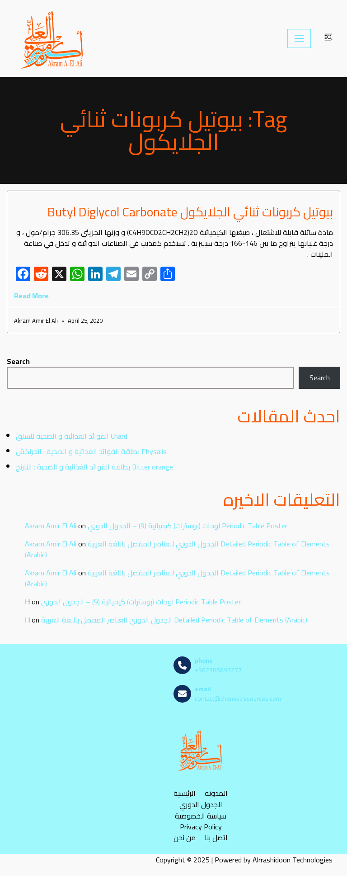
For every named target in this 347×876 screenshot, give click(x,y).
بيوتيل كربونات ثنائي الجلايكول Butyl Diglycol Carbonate (190, 212)
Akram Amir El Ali (50, 525)
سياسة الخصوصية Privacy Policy (200, 821)
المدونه (216, 793)
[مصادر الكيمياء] (52, 38)
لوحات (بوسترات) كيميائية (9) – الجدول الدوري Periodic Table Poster (187, 525)
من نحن (185, 837)
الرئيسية (185, 793)
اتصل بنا (216, 837)
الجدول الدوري (200, 804)
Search (18, 361)
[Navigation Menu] (299, 38)
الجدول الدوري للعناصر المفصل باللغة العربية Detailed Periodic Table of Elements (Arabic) (177, 549)
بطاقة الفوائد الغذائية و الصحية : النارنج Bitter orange (94, 467)
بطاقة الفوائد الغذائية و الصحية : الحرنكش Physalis (91, 451)
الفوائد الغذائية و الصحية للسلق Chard (71, 436)
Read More (31, 295)
